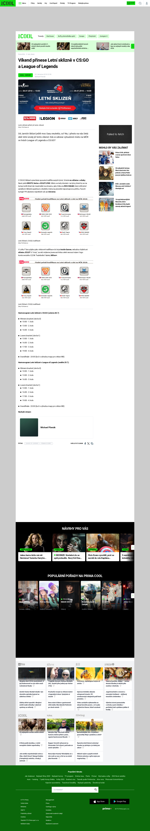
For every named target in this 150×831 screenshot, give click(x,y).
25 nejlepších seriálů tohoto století (31, 732)
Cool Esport (53, 3)
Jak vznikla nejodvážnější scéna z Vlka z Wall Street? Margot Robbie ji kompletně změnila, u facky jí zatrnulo (31, 757)
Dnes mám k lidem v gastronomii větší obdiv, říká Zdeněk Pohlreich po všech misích (59, 705)
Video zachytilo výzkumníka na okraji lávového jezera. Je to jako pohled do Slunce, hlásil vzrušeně (88, 705)
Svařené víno (70, 779)
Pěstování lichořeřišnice (114, 779)
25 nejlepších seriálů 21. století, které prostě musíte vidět (40, 46)
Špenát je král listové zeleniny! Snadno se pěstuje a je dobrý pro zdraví (88, 745)
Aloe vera (100, 779)
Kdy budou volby (104, 776)
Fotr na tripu (45, 602)
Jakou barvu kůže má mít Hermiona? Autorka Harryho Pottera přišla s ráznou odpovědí (32, 557)
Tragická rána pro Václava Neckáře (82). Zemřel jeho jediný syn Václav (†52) (60, 683)
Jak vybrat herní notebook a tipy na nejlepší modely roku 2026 (120, 46)
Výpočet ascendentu (52, 783)
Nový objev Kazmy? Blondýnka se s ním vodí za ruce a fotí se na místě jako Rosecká (60, 756)
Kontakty (48, 810)
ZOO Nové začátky (118, 776)
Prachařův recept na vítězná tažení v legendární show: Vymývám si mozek (60, 694)
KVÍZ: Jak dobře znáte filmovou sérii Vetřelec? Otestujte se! (123, 186)
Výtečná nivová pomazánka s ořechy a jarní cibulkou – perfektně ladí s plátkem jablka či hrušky (117, 706)
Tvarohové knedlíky (69, 783)
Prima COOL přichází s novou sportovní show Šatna (123, 155)
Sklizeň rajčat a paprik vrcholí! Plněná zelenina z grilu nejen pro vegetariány (88, 756)
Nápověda (49, 817)
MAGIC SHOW (66, 602)
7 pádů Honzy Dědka (47, 779)
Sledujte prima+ (83, 3)
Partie (88, 776)
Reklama (23, 806)
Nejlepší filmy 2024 (43, 776)
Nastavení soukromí (52, 824)
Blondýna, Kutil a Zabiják (89, 603)
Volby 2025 (60, 779)
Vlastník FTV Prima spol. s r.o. (30, 820)
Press (47, 803)
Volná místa (24, 803)
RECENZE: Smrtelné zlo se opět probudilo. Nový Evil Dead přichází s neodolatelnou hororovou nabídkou (67, 557)
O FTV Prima (24, 800)
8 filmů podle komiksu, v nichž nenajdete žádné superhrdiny (29, 744)
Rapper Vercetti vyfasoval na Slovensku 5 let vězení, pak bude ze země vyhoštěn (60, 745)
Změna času (79, 776)
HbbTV (23, 810)
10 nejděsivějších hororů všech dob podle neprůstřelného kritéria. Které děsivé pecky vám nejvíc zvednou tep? (79, 48)
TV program (69, 776)
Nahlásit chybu (25, 824)
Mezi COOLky (24, 602)
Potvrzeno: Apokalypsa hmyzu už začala (88, 682)
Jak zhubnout (30, 776)
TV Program (71, 3)
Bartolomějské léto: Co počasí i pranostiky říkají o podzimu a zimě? (89, 733)
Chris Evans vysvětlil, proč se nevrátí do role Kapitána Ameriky (101, 557)
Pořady (62, 3)
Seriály (39, 3)
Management (50, 800)
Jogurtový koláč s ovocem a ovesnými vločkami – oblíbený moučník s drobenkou (116, 694)
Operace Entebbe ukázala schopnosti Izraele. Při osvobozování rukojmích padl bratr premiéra (89, 695)
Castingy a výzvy (51, 806)
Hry (46, 3)
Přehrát (24, 599)
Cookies (23, 817)
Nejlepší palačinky (84, 783)
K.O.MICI (106, 602)
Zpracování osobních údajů (54, 813)
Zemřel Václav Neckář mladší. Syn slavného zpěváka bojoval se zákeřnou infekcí (31, 694)
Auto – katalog (32, 779)
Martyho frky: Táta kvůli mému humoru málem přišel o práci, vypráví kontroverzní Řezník (58, 734)
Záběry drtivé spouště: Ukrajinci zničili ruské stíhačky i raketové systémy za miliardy (30, 705)
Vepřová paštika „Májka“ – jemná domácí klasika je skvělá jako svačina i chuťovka (117, 683)
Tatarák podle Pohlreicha (86, 779)
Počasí (94, 776)
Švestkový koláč (99, 783)
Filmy (32, 3)
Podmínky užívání (26, 813)
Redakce (48, 820)
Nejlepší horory (57, 776)
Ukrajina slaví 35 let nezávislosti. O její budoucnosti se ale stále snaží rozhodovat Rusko (31, 683)
